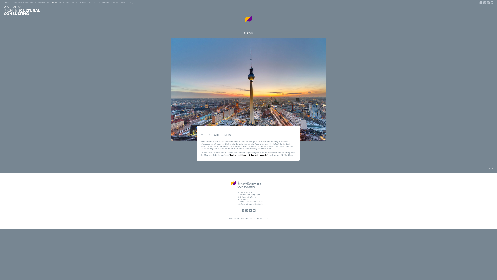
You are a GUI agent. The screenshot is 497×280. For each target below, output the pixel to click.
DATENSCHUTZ (248, 219)
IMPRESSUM (233, 219)
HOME (7, 3)
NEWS (54, 3)
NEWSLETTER (263, 219)
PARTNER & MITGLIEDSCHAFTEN (85, 3)
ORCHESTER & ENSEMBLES (24, 3)
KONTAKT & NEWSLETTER (113, 3)
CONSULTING (44, 3)
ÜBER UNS (64, 3)
